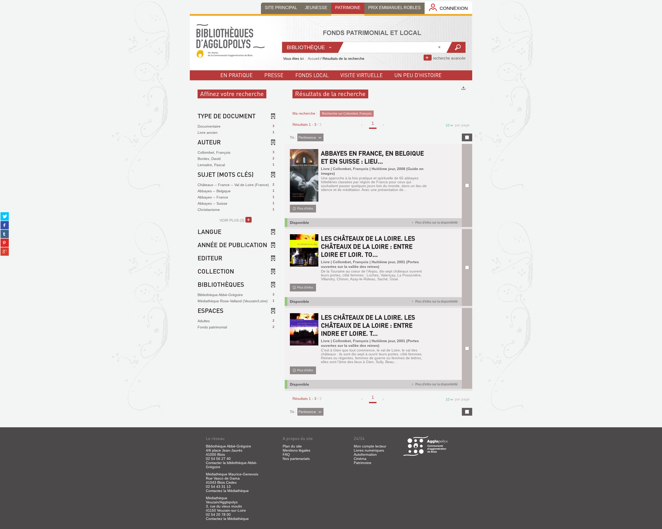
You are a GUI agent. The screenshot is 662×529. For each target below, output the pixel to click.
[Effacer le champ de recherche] (440, 47)
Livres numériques (369, 450)
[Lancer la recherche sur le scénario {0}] (455, 47)
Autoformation (365, 454)
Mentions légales (296, 450)
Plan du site (292, 446)
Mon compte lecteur (370, 446)
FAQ (286, 454)
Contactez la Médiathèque (227, 491)
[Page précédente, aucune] (362, 125)
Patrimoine (362, 463)
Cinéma (360, 459)
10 (448, 125)
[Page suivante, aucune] (383, 125)
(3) (232, 220)
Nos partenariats (296, 459)
